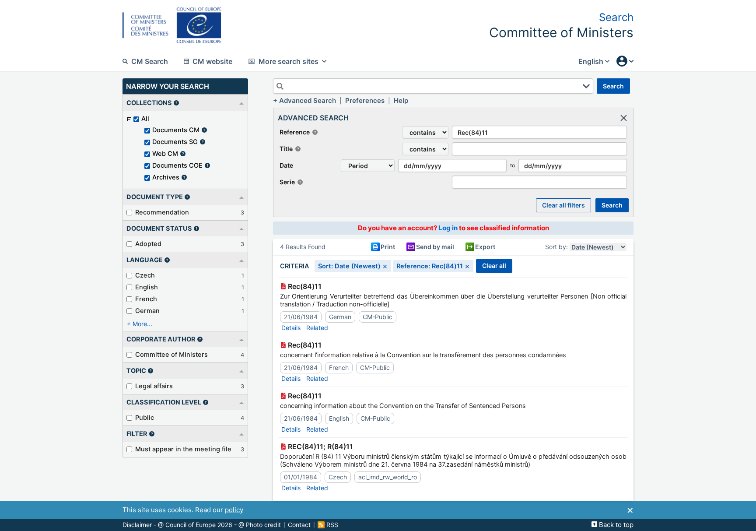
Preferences (365, 100)
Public (144, 418)
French (146, 299)
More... (142, 323)
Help (401, 100)
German (147, 311)
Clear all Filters (563, 205)
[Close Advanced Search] (623, 118)
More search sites (288, 61)
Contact (299, 524)
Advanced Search (307, 100)
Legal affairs (154, 386)
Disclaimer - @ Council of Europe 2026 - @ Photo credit (201, 524)
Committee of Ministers (171, 355)
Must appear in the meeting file (183, 449)
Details (291, 327)
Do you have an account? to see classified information (453, 228)
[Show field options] (586, 86)
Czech (145, 275)
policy (234, 510)
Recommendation (162, 212)
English (146, 287)
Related (317, 327)
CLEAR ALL (494, 265)
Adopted (148, 244)
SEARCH (613, 86)
